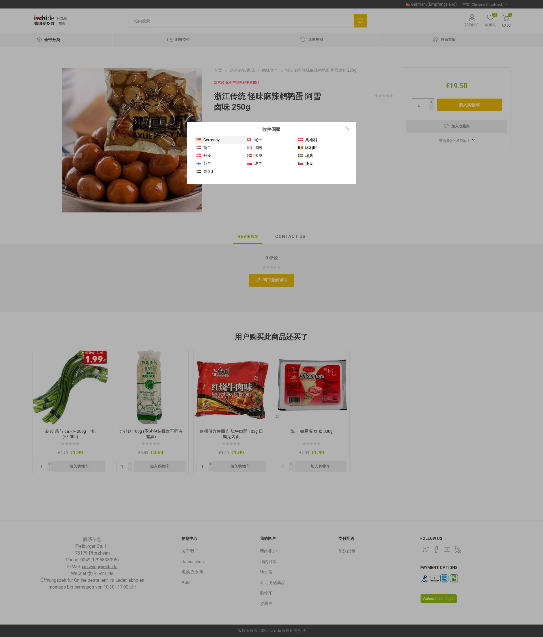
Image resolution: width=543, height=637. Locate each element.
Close (347, 128)
